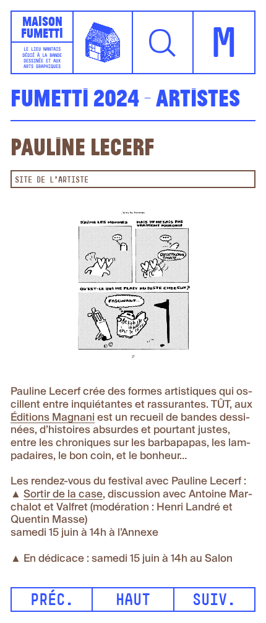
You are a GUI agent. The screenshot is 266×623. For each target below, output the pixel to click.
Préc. (52, 601)
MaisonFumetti (42, 27)
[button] (163, 42)
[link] (53, 418)
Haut (133, 601)
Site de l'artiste (51, 180)
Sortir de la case (63, 494)
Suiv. (214, 601)
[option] (133, 287)
